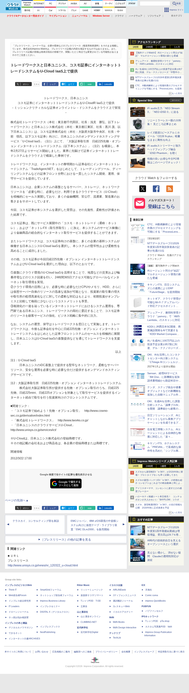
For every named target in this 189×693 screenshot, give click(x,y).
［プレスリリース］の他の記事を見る (66, 539)
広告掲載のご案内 (61, 651)
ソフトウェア (154, 16)
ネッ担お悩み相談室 (19, 617)
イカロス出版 (116, 585)
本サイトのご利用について (18, 651)
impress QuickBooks (155, 601)
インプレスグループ (144, 651)
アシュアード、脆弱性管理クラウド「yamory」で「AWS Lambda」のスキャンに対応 (164, 316)
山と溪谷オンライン (91, 616)
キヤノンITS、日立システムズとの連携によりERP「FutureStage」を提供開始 (163, 288)
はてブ (71, 84)
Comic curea (151, 595)
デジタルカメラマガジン (21, 627)
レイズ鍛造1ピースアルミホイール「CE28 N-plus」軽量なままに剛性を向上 (163, 136)
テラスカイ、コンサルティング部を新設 (36, 520)
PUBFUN (146, 606)
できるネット (15, 633)
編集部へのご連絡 (83, 651)
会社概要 (125, 651)
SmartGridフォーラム (50, 589)
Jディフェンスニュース (124, 595)
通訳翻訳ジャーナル (123, 601)
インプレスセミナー (50, 606)
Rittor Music (83, 585)
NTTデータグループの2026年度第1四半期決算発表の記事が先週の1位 (163, 247)
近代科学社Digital (89, 632)
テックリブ (114, 633)
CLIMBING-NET (89, 622)
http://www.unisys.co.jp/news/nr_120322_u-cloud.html (43, 565)
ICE (143, 585)
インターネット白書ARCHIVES (24, 638)
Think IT (13, 589)
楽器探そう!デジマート (92, 595)
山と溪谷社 (82, 612)
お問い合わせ (41, 651)
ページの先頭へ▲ (17, 500)
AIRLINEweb (119, 589)
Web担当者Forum (17, 595)
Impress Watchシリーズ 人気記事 (157, 461)
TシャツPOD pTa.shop (157, 621)
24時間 (149, 47)
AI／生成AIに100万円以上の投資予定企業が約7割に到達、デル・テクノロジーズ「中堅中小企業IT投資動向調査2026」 (158, 72)
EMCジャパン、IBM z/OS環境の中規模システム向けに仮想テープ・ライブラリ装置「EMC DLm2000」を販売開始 (94, 525)
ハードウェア (135, 16)
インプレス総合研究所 (20, 601)
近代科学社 (82, 627)
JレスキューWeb (121, 606)
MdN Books (119, 622)
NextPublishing (47, 632)
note (90, 84)
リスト (37, 84)
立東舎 (84, 606)
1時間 (135, 47)
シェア (53, 84)
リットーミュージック (92, 589)
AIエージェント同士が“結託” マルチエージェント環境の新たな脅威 (165, 274)
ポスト (26, 84)
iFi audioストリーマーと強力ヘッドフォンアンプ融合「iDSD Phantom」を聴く (164, 149)
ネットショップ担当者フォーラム (56, 595)
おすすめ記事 (145, 519)
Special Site (145, 100)
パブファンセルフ (154, 611)
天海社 (148, 589)
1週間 (163, 47)
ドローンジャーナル (19, 612)
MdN (111, 617)
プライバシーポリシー (106, 651)
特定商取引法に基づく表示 (171, 651)
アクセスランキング (149, 42)
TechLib (117, 637)
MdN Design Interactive (124, 627)
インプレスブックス (50, 626)
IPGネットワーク (150, 616)
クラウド (119, 16)
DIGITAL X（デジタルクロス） (55, 612)
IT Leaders (14, 606)
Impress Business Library (52, 601)
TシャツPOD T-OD (91, 601)
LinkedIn (108, 84)
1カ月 (177, 47)
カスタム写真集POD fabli (158, 626)
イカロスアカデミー (123, 612)
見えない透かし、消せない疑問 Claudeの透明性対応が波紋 (164, 556)
